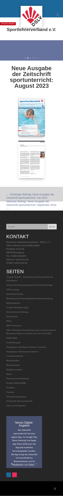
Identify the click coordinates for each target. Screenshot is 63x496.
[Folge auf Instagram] (14, 474)
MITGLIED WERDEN (8, 23)
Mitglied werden (14, 369)
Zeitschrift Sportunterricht (19, 401)
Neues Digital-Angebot (24, 424)
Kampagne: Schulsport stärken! (22, 351)
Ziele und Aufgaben (16, 405)
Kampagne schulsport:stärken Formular (26, 347)
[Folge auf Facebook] (8, 474)
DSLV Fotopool (13, 325)
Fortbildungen (13, 342)
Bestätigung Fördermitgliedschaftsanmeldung (29, 298)
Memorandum (13, 365)
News (9, 374)
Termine (10, 392)
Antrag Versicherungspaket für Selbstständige (29, 285)
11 (36, 463)
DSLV (9, 321)
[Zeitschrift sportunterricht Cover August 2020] (31, 136)
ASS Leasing (12, 289)
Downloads (12, 316)
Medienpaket (12, 360)
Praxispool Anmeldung (17, 378)
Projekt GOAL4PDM (16, 383)
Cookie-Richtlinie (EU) (17, 307)
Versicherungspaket (16, 396)
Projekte (10, 387)
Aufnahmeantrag (14, 294)
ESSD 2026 (11, 338)
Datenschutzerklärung (17, 312)
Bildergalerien (13, 303)
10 (34, 463)
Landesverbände (14, 356)
